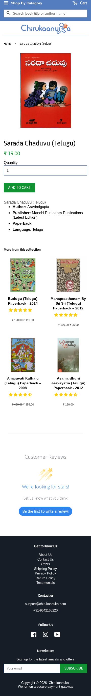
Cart (83, 3)
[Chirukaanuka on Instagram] (45, 635)
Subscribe (73, 668)
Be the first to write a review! (45, 511)
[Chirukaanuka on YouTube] (57, 635)
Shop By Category (26, 3)
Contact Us (45, 559)
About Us (45, 555)
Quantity (11, 162)
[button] (21, 310)
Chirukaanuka (59, 683)
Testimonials (45, 583)
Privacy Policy (45, 573)
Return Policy (45, 578)
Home (8, 43)
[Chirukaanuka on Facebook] (34, 635)
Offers (45, 564)
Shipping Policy (45, 569)
